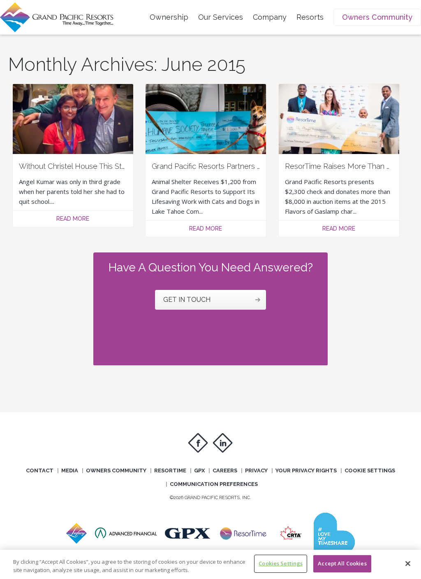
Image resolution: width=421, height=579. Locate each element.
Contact (39, 470)
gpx (199, 470)
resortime (170, 470)
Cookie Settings (370, 470)
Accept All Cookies (342, 563)
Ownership (169, 17)
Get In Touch (186, 300)
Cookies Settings (281, 563)
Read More (72, 218)
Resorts (310, 17)
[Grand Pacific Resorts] (76, 541)
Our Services (220, 17)
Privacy (256, 470)
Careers (225, 470)
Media (69, 470)
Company (270, 17)
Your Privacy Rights (306, 470)
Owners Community (377, 17)
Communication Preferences (214, 484)
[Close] (408, 563)
